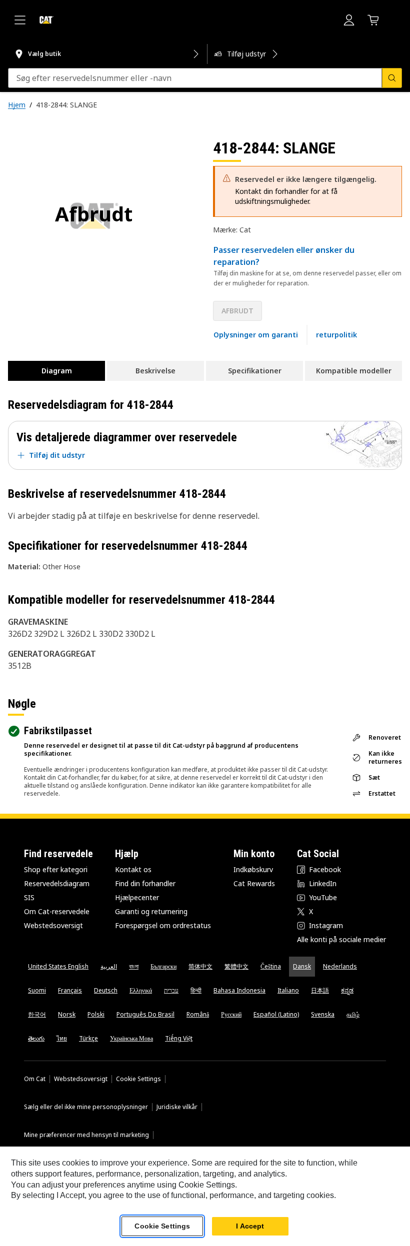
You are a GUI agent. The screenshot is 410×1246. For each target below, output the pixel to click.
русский (231, 1014)
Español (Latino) (276, 1014)
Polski (96, 1014)
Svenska (322, 1014)
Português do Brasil (145, 1014)
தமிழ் (353, 1014)
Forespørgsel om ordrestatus (163, 925)
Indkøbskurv (253, 869)
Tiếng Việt (178, 1038)
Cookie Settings (138, 1079)
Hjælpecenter (137, 897)
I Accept (250, 1226)
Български (163, 966)
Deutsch (106, 990)
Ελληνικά (141, 990)
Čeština (270, 966)
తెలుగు (36, 1038)
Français (70, 990)
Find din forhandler (145, 883)
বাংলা (133, 966)
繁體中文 (236, 966)
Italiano (288, 990)
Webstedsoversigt (53, 925)
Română (197, 1014)
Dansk (302, 966)
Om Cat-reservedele (57, 911)
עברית (171, 990)
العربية (108, 966)
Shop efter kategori (56, 869)
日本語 (320, 990)
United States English (58, 966)
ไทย (61, 1038)
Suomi (37, 990)
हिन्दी (196, 990)
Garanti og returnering (151, 911)
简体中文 (200, 966)
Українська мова (131, 1038)
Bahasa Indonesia (240, 990)
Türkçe (88, 1038)
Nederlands (340, 966)
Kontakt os (133, 869)
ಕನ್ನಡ (347, 990)
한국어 (37, 1014)
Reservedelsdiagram (57, 883)
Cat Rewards (254, 883)
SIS (29, 897)
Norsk (67, 1014)
